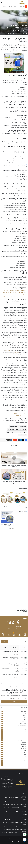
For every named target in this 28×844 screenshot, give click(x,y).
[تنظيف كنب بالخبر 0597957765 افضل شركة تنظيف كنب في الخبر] (7, 517)
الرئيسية (24, 11)
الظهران (25, 717)
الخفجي (24, 754)
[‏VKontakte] (11, 440)
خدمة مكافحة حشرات (22, 725)
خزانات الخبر (10, 429)
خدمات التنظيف (23, 711)
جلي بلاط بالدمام (23, 765)
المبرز (25, 763)
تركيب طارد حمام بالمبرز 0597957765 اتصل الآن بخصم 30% (10, 652)
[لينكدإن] (21, 440)
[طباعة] (7, 440)
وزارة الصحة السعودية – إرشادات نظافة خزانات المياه (14, 290)
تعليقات (5, 647)
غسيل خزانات (20, 11)
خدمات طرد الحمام (22, 723)
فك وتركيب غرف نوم (22, 729)
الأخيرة (23, 647)
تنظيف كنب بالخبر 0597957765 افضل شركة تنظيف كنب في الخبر (7, 526)
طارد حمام (24, 721)
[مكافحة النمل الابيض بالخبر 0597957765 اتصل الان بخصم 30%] (7, 497)
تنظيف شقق (24, 746)
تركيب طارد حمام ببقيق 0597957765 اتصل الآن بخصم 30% (10, 669)
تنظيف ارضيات (23, 734)
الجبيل (25, 760)
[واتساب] (24, 834)
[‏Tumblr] (19, 440)
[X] (23, 440)
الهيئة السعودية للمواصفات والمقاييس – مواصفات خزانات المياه (13, 293)
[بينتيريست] (16, 440)
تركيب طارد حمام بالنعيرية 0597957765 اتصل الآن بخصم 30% (10, 657)
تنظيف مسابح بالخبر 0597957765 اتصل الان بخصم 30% (21, 506)
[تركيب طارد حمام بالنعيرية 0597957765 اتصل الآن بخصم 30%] (23, 659)
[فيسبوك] (26, 440)
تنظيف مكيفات (23, 744)
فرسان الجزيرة (24, 33)
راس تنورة (24, 758)
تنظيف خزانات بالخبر (20, 429)
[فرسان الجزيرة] (22, 2)
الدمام (25, 719)
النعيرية (25, 752)
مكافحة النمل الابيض (22, 740)
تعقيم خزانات (22, 426)
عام (25, 738)
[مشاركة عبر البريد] (9, 440)
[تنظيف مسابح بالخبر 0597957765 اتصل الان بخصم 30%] (21, 497)
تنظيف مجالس (23, 736)
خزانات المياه (22, 432)
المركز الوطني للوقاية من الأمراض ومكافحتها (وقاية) (14, 296)
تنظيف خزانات (13, 426)
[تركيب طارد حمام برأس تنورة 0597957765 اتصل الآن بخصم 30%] (23, 676)
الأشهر (14, 647)
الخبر (25, 22)
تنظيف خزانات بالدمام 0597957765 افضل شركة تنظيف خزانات (22, 610)
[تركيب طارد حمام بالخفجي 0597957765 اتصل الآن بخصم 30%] (23, 664)
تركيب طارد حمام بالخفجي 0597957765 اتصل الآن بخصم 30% (10, 663)
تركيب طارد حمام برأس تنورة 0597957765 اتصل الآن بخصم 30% (10, 675)
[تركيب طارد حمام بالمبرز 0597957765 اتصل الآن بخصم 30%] (23, 653)
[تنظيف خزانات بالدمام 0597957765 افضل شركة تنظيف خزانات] (21, 559)
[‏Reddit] (14, 440)
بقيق (25, 756)
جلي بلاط (24, 732)
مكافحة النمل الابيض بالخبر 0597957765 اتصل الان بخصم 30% (7, 506)
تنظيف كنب (24, 742)
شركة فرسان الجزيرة (11, 432)
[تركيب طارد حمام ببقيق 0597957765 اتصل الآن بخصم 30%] (23, 670)
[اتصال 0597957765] (24, 839)
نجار (25, 727)
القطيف (24, 715)
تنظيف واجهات (23, 748)
